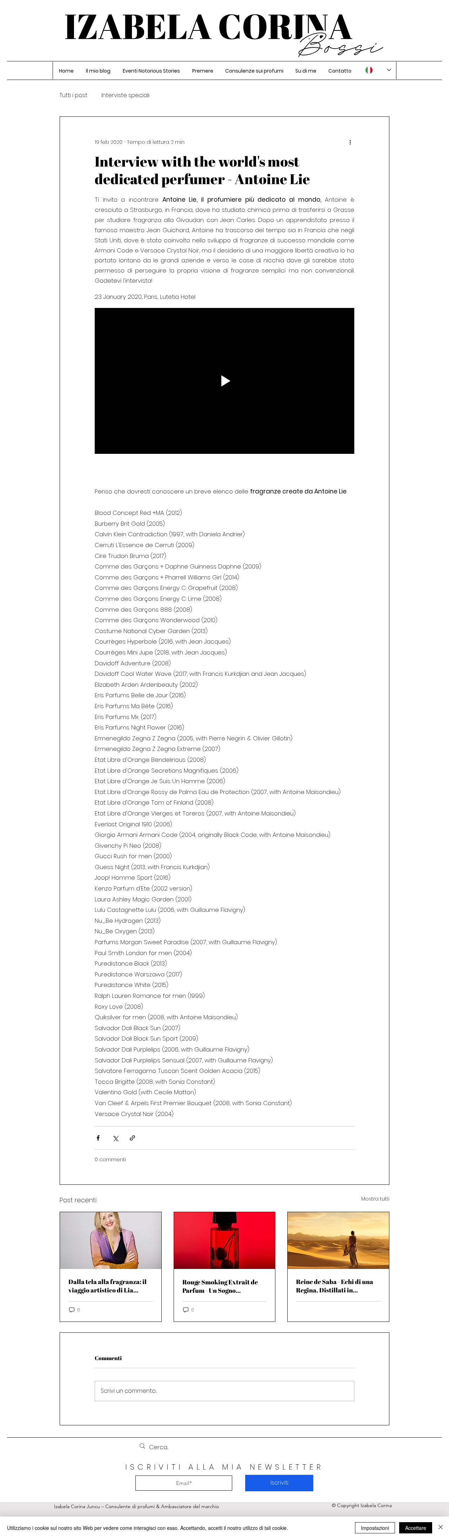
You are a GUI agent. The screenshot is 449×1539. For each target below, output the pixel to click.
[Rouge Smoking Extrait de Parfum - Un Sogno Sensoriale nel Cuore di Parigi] (224, 1240)
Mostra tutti (375, 1198)
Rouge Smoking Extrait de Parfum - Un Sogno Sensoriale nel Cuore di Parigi (220, 1286)
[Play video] (224, 381)
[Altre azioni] (350, 142)
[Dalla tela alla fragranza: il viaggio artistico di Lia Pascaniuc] (110, 1240)
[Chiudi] (440, 1527)
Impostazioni (375, 1527)
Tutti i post (73, 95)
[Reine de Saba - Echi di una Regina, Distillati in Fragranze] (338, 1240)
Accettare (415, 1527)
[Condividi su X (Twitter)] (115, 1138)
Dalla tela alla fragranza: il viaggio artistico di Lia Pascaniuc (107, 1285)
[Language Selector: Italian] (378, 70)
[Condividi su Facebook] (98, 1138)
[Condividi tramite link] (132, 1138)
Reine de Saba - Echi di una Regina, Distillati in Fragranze (334, 1285)
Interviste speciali (125, 95)
